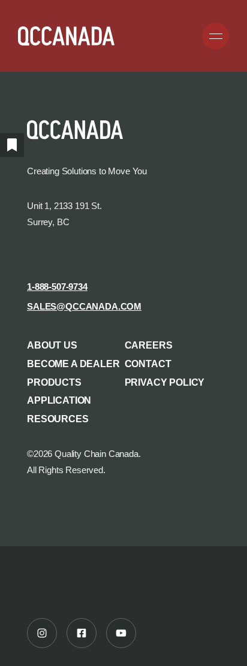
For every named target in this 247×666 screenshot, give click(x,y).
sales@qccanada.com (84, 306)
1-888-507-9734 (57, 287)
